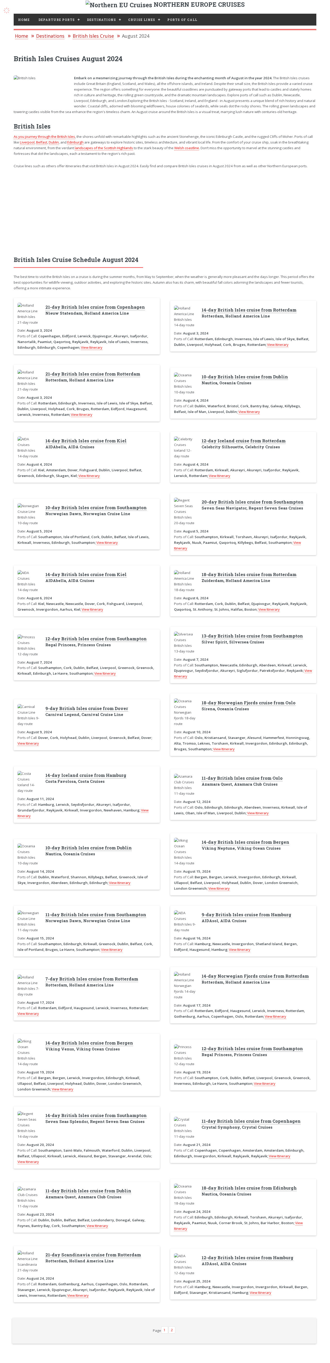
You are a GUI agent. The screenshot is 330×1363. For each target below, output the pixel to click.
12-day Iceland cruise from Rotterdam (244, 441)
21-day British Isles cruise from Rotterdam (92, 374)
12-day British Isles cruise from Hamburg (247, 1258)
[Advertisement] (165, 212)
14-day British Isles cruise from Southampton (96, 1115)
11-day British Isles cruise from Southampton (95, 915)
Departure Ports (56, 20)
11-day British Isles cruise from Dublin (88, 1191)
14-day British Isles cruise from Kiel (86, 441)
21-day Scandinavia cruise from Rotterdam (93, 1255)
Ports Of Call (182, 20)
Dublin (54, 142)
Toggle (9, 9)
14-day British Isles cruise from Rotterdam (249, 310)
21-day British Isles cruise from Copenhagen (95, 307)
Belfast (41, 142)
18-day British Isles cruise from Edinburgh (249, 1188)
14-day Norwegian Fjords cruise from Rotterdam (255, 976)
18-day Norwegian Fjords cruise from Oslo (248, 703)
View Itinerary (91, 347)
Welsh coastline (186, 148)
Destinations (101, 20)
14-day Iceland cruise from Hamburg (85, 775)
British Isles (32, 126)
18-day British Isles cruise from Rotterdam (249, 574)
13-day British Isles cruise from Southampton (252, 636)
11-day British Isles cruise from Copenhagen (251, 1121)
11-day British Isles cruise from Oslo (242, 778)
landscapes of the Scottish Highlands (104, 148)
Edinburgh (75, 142)
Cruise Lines (141, 20)
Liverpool (27, 142)
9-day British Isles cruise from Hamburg (246, 915)
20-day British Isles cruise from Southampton (252, 502)
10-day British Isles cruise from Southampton (96, 508)
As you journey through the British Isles (44, 136)
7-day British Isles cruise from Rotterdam (91, 979)
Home (24, 20)
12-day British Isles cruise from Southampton (96, 639)
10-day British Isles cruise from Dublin (245, 377)
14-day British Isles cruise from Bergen (245, 842)
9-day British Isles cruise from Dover (86, 708)
